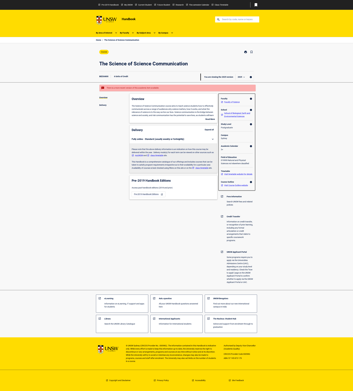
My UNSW (128, 5)
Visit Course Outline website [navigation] (236, 185)
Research (180, 5)
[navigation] (148, 194)
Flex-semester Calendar (199, 5)
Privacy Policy (163, 380)
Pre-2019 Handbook (110, 5)
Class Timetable (221, 5)
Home (98, 40)
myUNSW (139, 155)
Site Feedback (238, 380)
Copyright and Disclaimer (120, 380)
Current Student (145, 5)
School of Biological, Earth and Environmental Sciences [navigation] (237, 115)
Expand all (209, 130)
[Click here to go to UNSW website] (106, 21)
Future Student (163, 5)
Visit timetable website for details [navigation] (238, 174)
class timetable (156, 155)
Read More (210, 119)
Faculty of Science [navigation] (232, 102)
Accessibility (200, 380)
